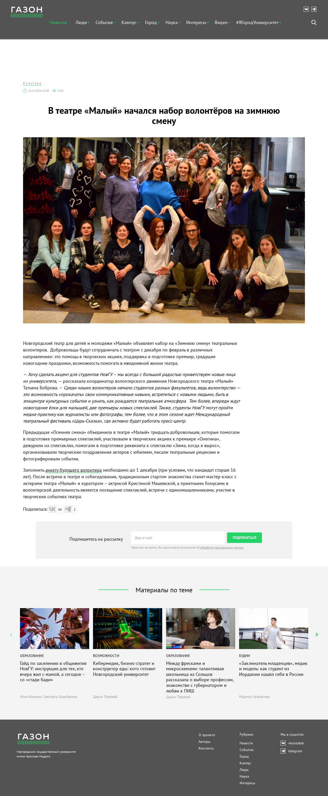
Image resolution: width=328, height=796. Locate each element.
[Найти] (314, 22)
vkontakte (307, 9)
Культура (32, 83)
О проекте (207, 735)
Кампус (128, 22)
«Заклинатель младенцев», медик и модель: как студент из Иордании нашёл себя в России (273, 669)
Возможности (106, 656)
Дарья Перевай (105, 696)
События (104, 22)
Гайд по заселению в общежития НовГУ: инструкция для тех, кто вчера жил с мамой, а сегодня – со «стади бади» (53, 672)
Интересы (196, 22)
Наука (172, 22)
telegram (315, 9)
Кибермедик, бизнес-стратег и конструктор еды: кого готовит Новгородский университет (124, 669)
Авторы (204, 741)
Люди (81, 22)
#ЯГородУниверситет (257, 22)
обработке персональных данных (222, 547)
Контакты (206, 748)
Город (151, 22)
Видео (221, 22)
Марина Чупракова (254, 696)
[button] (317, 634)
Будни (244, 656)
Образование (32, 656)
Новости (58, 22)
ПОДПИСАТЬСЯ (244, 537)
